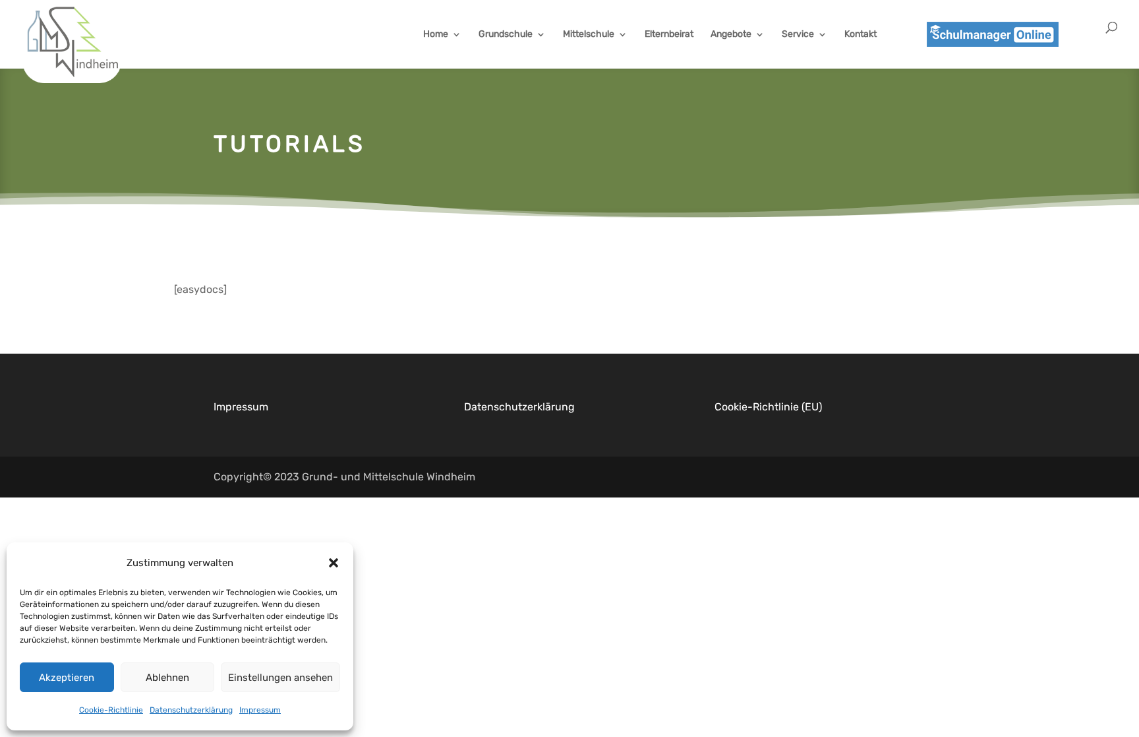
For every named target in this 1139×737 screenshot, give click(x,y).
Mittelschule (588, 35)
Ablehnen (167, 678)
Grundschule (506, 35)
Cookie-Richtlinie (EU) (768, 407)
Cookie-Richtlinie (111, 710)
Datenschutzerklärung (191, 710)
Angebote (731, 35)
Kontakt (860, 35)
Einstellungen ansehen (280, 678)
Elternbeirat (669, 35)
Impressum (260, 710)
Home (435, 35)
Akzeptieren (66, 678)
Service (798, 35)
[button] (333, 562)
